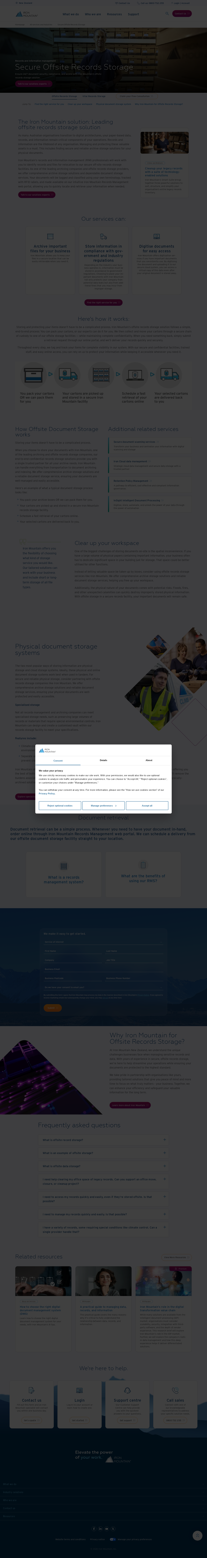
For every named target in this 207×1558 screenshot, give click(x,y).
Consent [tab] (58, 760)
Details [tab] (103, 760)
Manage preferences (102, 805)
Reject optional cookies (59, 805)
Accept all (147, 805)
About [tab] (149, 760)
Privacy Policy (47, 793)
